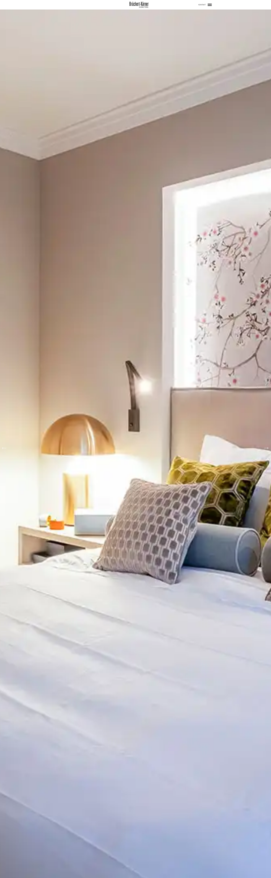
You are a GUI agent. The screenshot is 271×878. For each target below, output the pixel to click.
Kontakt (202, 5)
